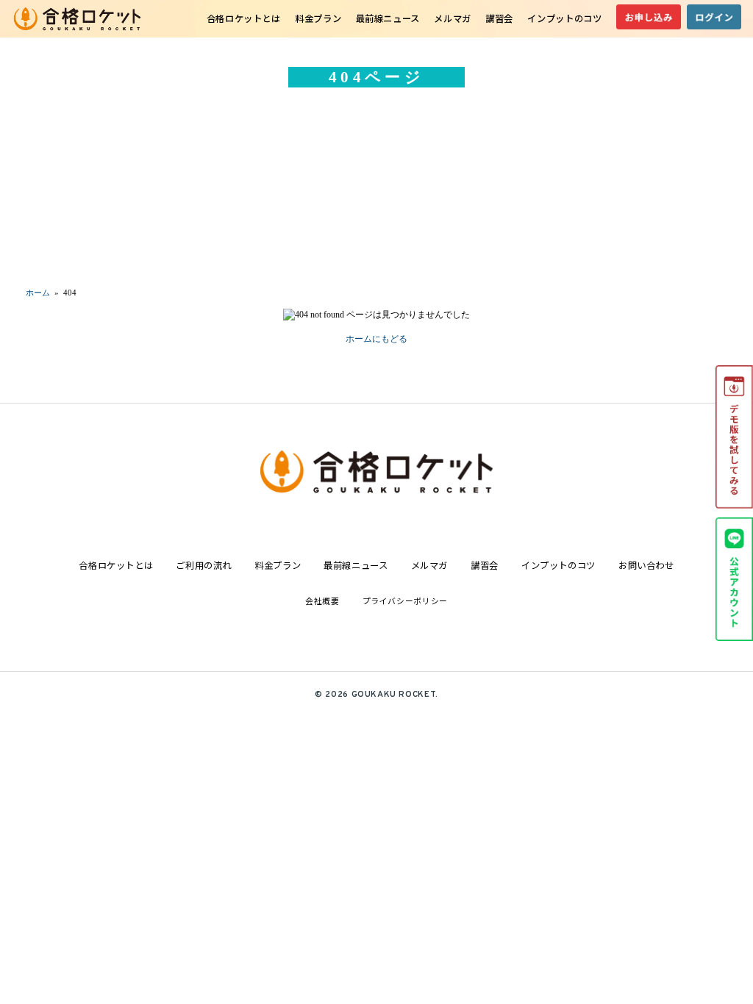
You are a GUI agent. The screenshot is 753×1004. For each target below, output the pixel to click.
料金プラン (318, 18)
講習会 (499, 18)
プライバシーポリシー (405, 600)
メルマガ (452, 18)
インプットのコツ (564, 18)
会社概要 (322, 600)
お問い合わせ (646, 565)
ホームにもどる (376, 339)
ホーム (38, 292)
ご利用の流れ (204, 565)
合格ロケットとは (244, 18)
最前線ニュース (388, 18)
